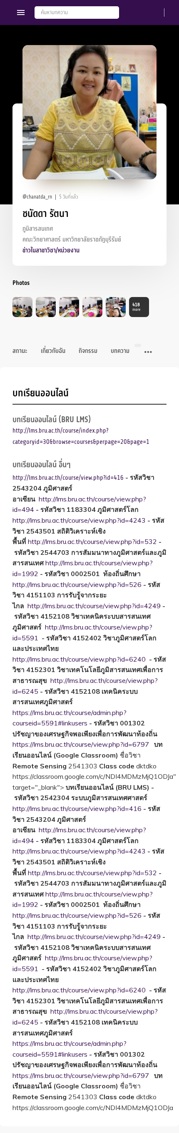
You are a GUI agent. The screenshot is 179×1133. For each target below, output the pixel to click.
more (136, 306)
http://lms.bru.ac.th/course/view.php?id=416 (68, 477)
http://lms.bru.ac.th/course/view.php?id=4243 (79, 520)
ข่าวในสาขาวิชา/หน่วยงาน (51, 250)
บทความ (120, 351)
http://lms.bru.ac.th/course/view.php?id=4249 (94, 606)
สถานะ (19, 351)
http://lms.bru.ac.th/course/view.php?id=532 (92, 541)
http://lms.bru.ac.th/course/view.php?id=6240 (79, 659)
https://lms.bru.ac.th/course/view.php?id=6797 (80, 744)
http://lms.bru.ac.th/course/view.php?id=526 (77, 584)
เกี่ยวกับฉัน (53, 351)
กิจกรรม (88, 351)
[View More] (148, 352)
